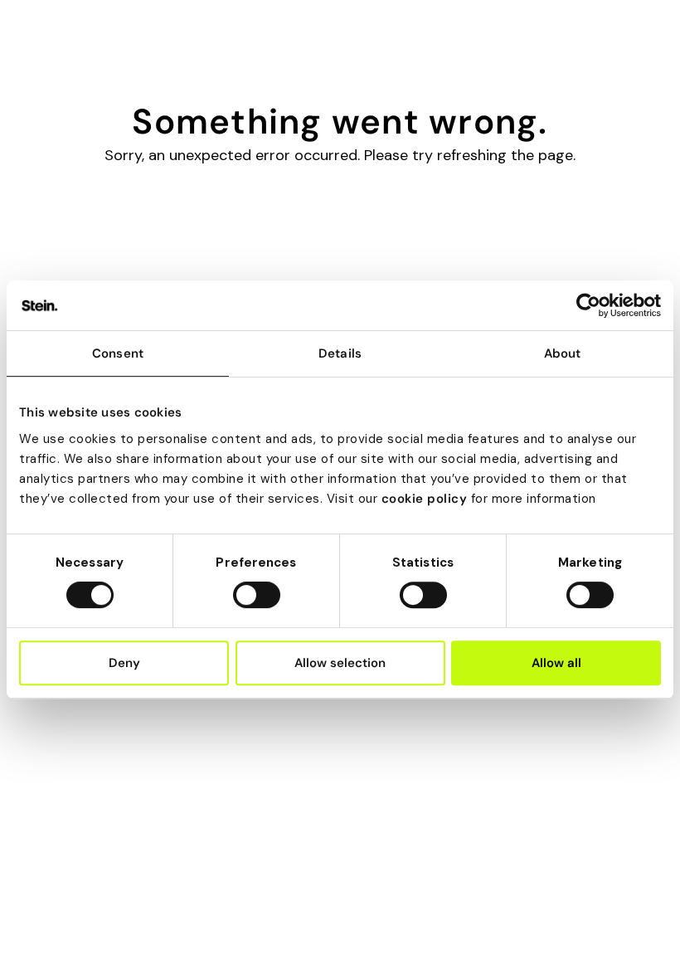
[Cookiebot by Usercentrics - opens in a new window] (588, 305)
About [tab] (562, 353)
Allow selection (340, 663)
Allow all (556, 663)
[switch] (256, 595)
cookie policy (424, 498)
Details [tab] (340, 353)
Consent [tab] (117, 353)
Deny (124, 663)
